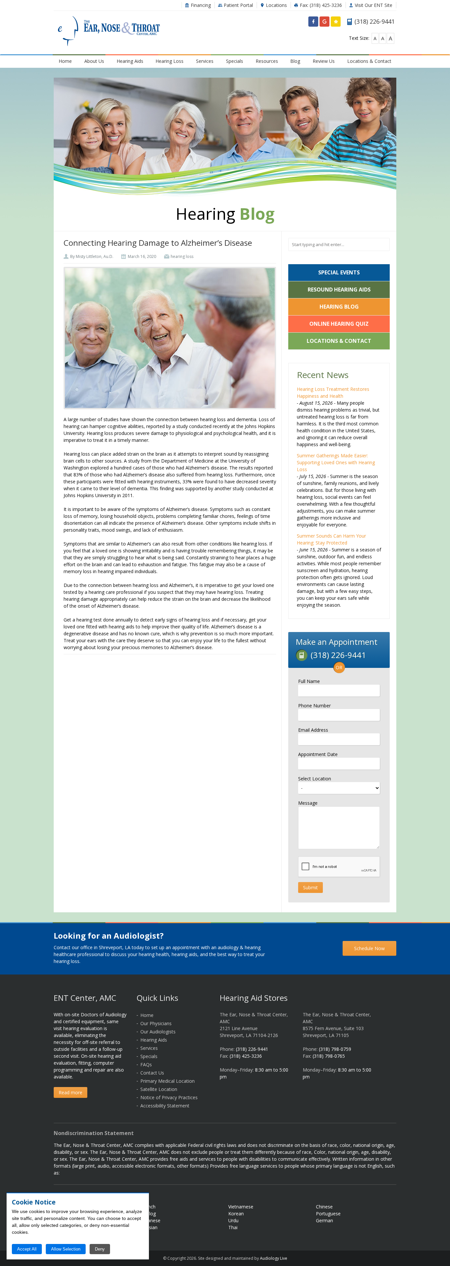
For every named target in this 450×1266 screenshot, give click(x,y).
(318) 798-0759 (335, 1049)
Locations (276, 5)
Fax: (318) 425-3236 (320, 5)
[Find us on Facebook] (313, 23)
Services (204, 61)
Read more (70, 1092)
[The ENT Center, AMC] (109, 31)
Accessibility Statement (164, 1105)
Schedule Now (369, 948)
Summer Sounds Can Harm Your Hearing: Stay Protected (331, 539)
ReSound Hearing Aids (339, 289)
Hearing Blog (339, 306)
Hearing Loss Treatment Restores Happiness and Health (333, 392)
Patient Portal (237, 5)
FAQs (146, 1064)
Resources (267, 61)
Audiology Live (273, 1258)
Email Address (313, 730)
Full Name (309, 681)
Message (308, 803)
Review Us (324, 61)
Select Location (314, 778)
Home (65, 61)
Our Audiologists (158, 1031)
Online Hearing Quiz (339, 323)
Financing (200, 5)
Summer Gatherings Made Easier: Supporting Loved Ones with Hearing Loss (336, 462)
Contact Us (152, 1073)
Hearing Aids (130, 61)
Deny (100, 1249)
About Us (94, 61)
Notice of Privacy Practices (169, 1097)
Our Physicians (156, 1023)
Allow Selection (65, 1249)
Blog (295, 61)
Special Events (339, 272)
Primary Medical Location (167, 1081)
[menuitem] (65, 61)
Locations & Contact (369, 61)
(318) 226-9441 (252, 1049)
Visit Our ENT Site (372, 5)
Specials (234, 61)
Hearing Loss (169, 61)
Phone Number (314, 705)
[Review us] (336, 23)
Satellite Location (158, 1089)
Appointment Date (318, 754)
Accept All (27, 1249)
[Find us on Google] (324, 23)
